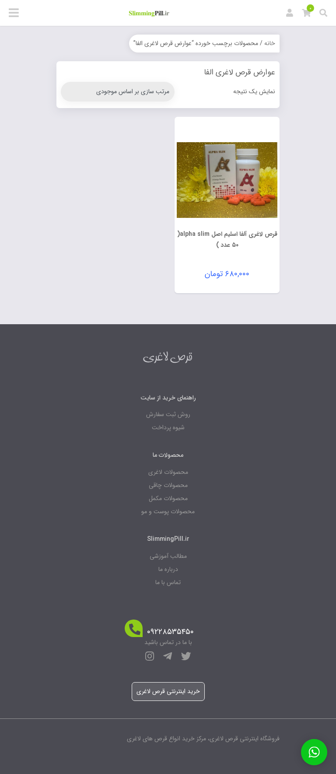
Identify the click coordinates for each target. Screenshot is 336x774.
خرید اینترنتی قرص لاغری (168, 691)
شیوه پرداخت (168, 427)
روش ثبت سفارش (168, 414)
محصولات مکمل (168, 498)
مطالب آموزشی (168, 556)
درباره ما (168, 569)
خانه (269, 43)
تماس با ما (168, 582)
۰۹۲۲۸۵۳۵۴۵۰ (170, 632)
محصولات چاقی (168, 485)
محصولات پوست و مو (168, 511)
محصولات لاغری (168, 472)
